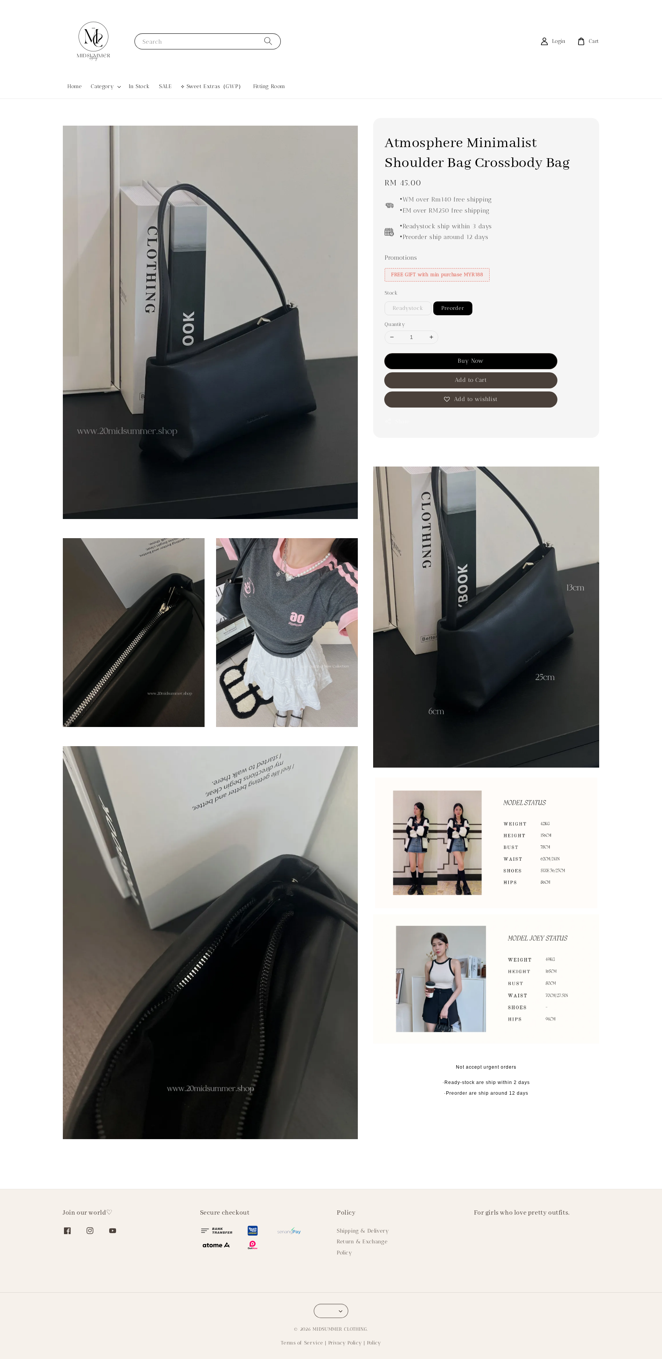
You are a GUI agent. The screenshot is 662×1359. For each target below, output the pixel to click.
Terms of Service (302, 1343)
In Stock (139, 86)
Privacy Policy (345, 1343)
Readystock (408, 308)
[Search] (268, 41)
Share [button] (402, 421)
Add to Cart (471, 380)
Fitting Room (269, 86)
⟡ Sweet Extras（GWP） (212, 86)
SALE (165, 86)
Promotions (401, 257)
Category (102, 86)
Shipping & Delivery (363, 1231)
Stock (391, 293)
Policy (344, 1252)
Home (74, 86)
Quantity (395, 324)
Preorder (452, 308)
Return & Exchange (362, 1241)
